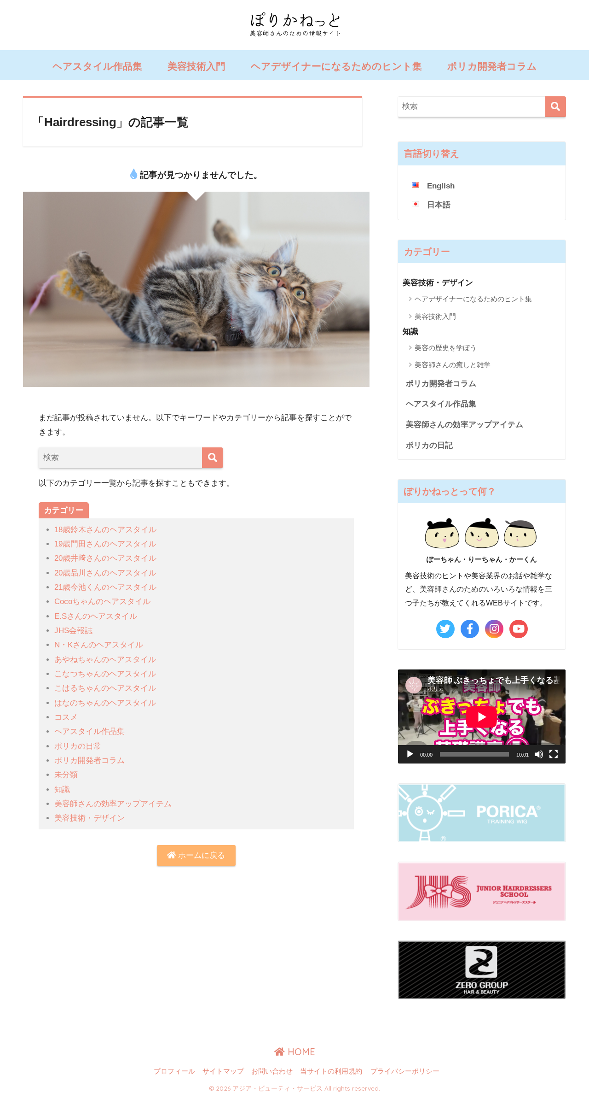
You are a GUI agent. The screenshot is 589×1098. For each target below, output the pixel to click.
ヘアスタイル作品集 (97, 66)
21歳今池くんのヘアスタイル (105, 587)
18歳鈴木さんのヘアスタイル (105, 529)
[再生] (410, 754)
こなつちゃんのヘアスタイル (105, 673)
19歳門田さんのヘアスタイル (105, 544)
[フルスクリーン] (553, 754)
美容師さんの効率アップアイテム (113, 803)
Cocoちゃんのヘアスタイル (102, 601)
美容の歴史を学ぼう (446, 348)
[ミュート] (538, 754)
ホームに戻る (200, 855)
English (441, 186)
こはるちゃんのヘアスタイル (105, 688)
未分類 (66, 774)
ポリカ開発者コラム (492, 66)
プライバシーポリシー (404, 1071)
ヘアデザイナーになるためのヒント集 (336, 66)
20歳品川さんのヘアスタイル (105, 573)
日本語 (438, 204)
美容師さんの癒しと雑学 (453, 365)
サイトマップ (223, 1071)
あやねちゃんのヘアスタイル (105, 659)
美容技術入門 (196, 66)
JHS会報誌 (73, 630)
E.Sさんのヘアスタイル (95, 616)
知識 (62, 789)
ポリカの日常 (77, 746)
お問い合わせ (272, 1071)
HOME (300, 1051)
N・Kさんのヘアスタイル (98, 644)
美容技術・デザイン (89, 818)
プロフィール (174, 1071)
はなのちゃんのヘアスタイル (105, 703)
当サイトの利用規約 (331, 1071)
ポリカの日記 (429, 445)
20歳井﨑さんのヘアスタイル (105, 558)
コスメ (66, 717)
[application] (482, 716)
